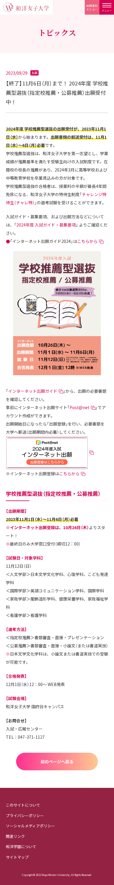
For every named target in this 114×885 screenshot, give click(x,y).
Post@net (79, 407)
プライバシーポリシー (25, 815)
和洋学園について (21, 846)
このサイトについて (23, 805)
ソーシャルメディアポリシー (30, 826)
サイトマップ (17, 857)
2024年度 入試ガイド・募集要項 (46, 225)
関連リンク (15, 836)
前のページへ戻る (57, 761)
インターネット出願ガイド (32, 391)
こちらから (87, 241)
